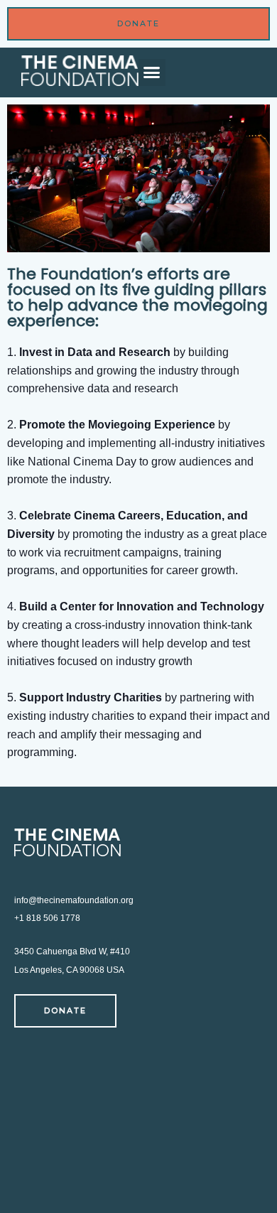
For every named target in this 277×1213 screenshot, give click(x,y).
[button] (151, 72)
